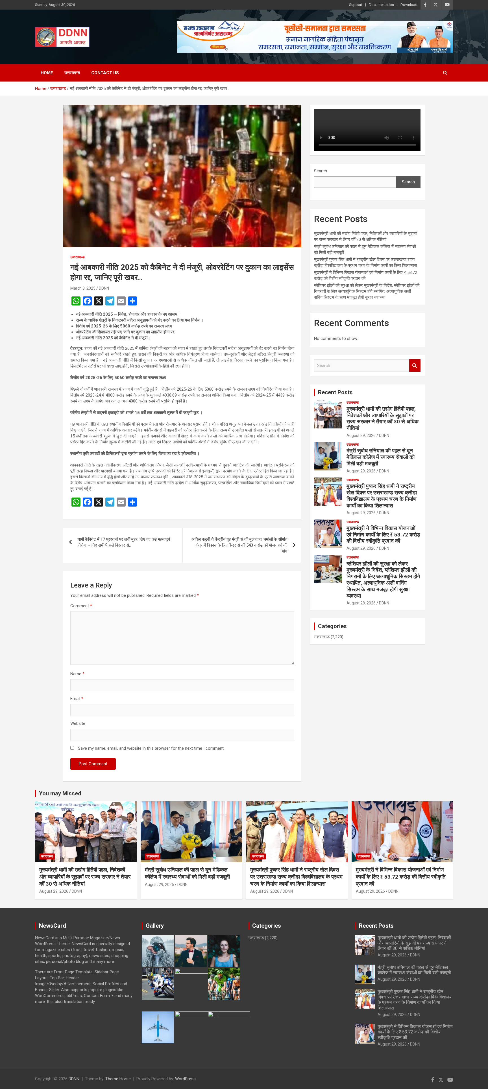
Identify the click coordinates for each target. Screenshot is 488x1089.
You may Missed (60, 793)
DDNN (104, 288)
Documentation (381, 5)
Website (77, 723)
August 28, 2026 (361, 603)
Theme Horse (118, 1078)
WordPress (185, 1078)
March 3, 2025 (82, 288)
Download (408, 5)
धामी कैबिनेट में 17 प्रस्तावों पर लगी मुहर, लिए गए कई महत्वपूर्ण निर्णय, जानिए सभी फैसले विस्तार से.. (123, 542)
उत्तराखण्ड (72, 72)
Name (77, 673)
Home (47, 72)
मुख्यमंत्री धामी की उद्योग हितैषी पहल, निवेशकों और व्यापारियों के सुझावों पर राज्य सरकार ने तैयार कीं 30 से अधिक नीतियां (383, 418)
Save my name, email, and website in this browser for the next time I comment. (151, 748)
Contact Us (105, 72)
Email (76, 698)
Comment (81, 605)
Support (355, 5)
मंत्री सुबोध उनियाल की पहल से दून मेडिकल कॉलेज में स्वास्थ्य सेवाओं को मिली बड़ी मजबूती (381, 457)
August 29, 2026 (361, 435)
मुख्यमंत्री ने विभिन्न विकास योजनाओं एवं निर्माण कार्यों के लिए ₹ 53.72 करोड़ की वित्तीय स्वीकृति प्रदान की (383, 534)
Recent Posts (335, 392)
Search (320, 170)
